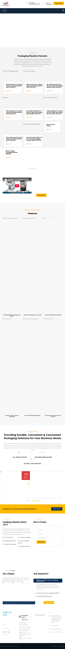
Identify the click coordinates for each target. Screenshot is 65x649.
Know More (8, 90)
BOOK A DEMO (41, 195)
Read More (5, 628)
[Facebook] (6, 632)
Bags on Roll (25, 619)
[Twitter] (3, 632)
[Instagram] (8, 632)
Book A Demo (58, 3)
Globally (12, 570)
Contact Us (49, 602)
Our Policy (5, 634)
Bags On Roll (7, 613)
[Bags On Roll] (5, 4)
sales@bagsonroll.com (56, 629)
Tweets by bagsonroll (40, 615)
